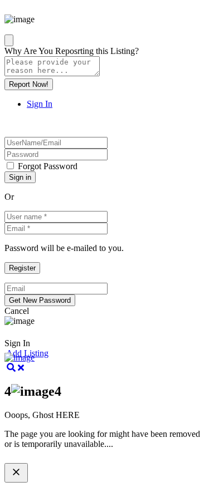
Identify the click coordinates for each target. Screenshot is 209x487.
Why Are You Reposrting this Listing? (71, 51)
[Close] (8, 40)
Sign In (39, 104)
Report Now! (28, 84)
